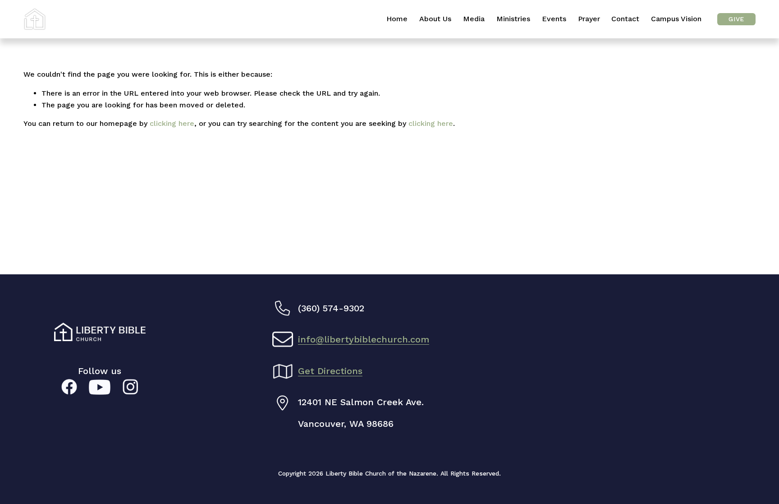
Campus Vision (676, 18)
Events (554, 18)
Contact (625, 18)
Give (736, 19)
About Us (435, 18)
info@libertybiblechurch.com (363, 339)
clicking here (172, 123)
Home (397, 18)
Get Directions (330, 370)
